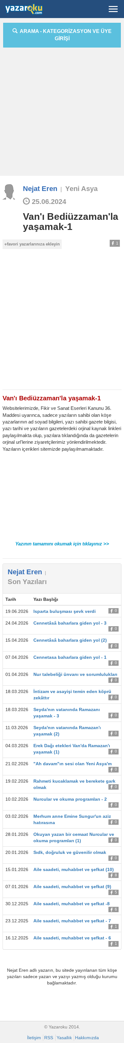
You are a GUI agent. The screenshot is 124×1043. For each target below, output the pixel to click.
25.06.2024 (48, 202)
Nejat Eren (40, 189)
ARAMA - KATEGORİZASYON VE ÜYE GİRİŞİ (64, 35)
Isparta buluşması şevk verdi (64, 611)
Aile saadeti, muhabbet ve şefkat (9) (72, 886)
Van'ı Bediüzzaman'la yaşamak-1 (70, 221)
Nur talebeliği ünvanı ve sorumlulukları (75, 674)
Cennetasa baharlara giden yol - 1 (70, 657)
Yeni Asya (81, 189)
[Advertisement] (62, 114)
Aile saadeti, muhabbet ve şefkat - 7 (72, 920)
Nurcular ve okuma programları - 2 (70, 799)
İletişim (34, 1037)
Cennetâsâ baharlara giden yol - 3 (70, 623)
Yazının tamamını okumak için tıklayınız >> (62, 543)
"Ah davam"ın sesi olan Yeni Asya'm (72, 763)
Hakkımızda (87, 1037)
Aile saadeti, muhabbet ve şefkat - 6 (72, 937)
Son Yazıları (27, 582)
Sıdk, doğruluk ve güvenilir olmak (69, 852)
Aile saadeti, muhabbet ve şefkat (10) (73, 869)
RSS (48, 1037)
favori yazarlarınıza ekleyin (33, 244)
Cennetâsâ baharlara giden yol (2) (70, 640)
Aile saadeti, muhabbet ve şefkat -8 (71, 903)
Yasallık (64, 1037)
